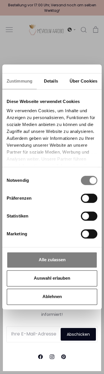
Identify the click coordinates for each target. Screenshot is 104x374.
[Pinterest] (63, 356)
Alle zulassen (52, 259)
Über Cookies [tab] (83, 81)
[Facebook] (40, 356)
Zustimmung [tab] (19, 81)
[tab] (51, 81)
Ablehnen (52, 296)
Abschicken (78, 334)
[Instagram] (52, 356)
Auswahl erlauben (52, 278)
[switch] (89, 198)
